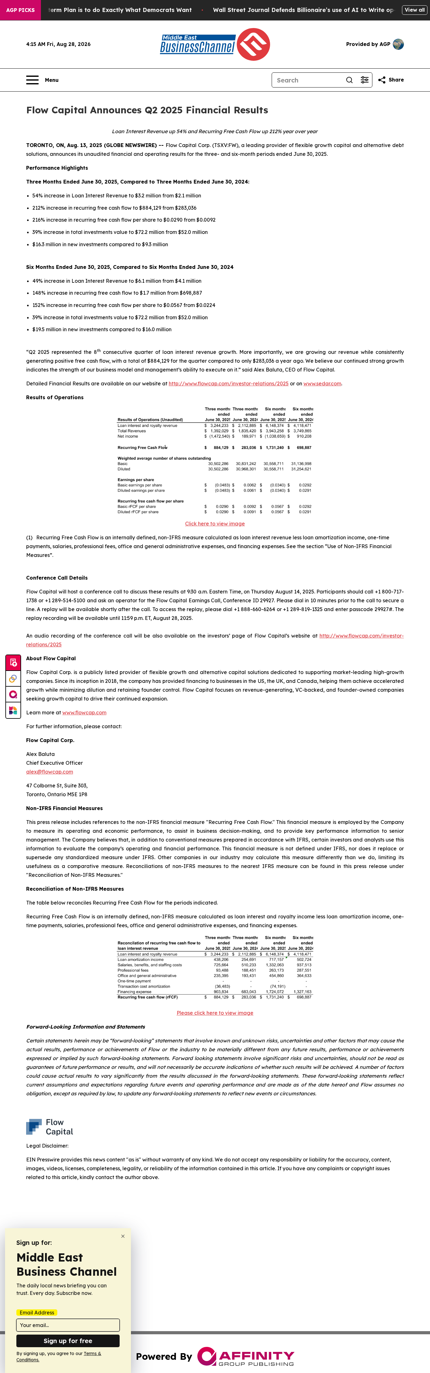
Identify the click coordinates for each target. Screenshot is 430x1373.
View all (415, 10)
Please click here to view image (215, 1013)
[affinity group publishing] (13, 694)
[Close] (123, 1236)
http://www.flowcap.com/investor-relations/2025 (229, 383)
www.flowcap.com (84, 712)
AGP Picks (20, 10)
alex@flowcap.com (49, 772)
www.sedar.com (322, 383)
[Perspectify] (13, 679)
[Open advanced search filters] (364, 80)
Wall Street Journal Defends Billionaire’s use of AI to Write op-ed (308, 10)
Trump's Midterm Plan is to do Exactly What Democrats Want (102, 10)
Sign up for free (68, 1341)
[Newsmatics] (13, 710)
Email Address (37, 1312)
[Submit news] (13, 663)
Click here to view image (215, 523)
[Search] (349, 80)
